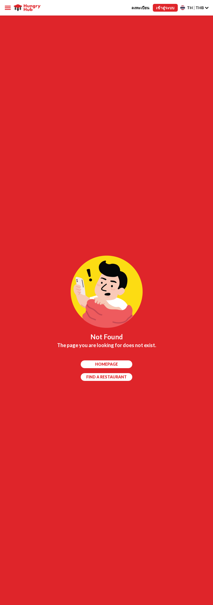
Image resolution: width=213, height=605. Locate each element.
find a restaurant (106, 377)
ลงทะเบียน (140, 7)
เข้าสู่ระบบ (165, 7)
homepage (106, 364)
